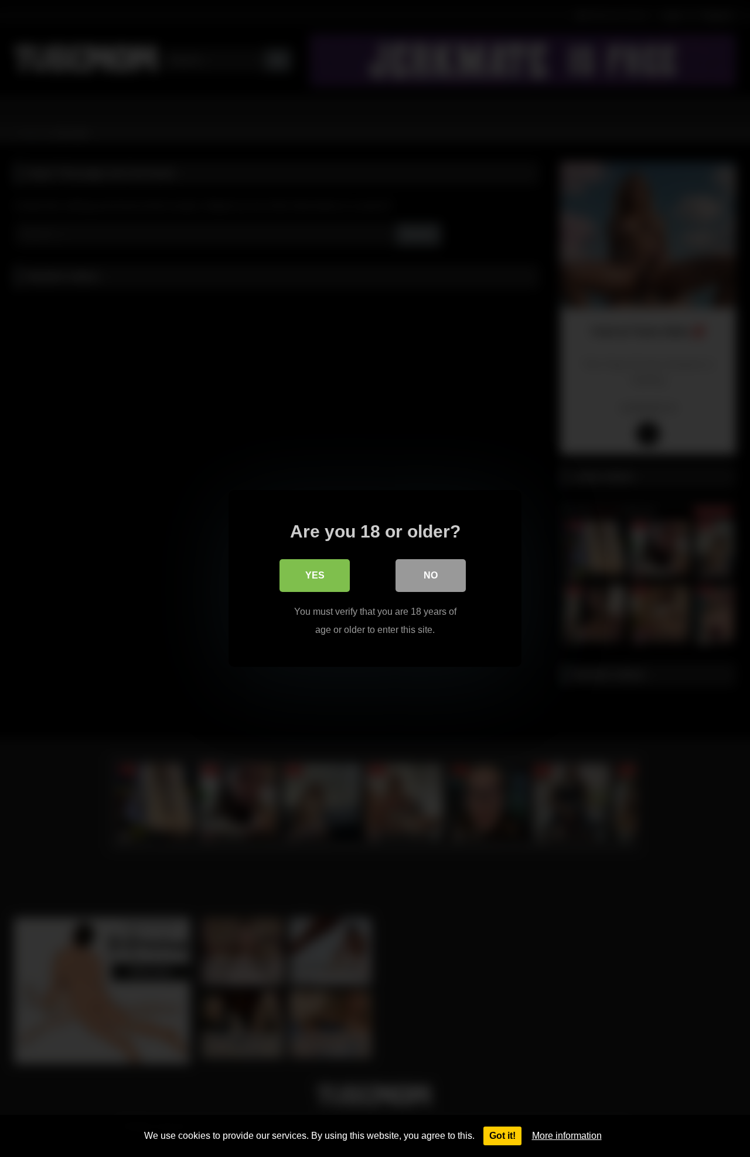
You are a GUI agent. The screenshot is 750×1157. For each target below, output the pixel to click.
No (431, 575)
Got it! (502, 1136)
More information (567, 1136)
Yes (315, 575)
